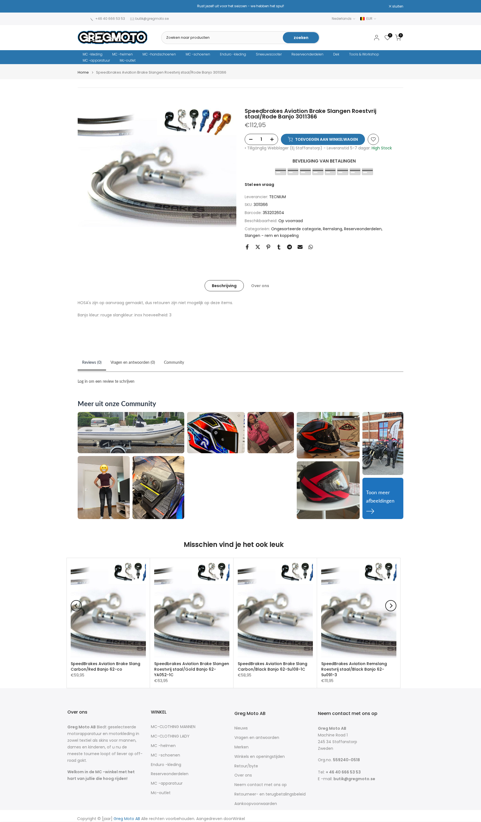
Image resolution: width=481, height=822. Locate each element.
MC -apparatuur (96, 60)
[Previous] (76, 605)
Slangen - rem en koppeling (272, 235)
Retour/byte (246, 766)
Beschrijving (224, 285)
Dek (336, 54)
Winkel (238, 818)
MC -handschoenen (159, 54)
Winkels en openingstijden (259, 756)
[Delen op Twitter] (257, 246)
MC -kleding (92, 54)
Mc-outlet (128, 60)
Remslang (332, 229)
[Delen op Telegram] (289, 246)
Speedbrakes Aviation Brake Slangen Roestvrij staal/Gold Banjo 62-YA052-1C (191, 669)
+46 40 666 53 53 (110, 18)
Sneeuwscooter (269, 54)
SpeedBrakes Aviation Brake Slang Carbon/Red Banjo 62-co (105, 666)
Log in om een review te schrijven (106, 382)
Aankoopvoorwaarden (255, 803)
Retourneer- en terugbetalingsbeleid (270, 794)
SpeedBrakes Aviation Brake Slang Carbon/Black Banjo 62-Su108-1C (272, 666)
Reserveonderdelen (307, 54)
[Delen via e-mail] (300, 246)
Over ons (260, 285)
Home (83, 72)
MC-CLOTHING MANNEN (173, 726)
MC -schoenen (198, 54)
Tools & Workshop (364, 54)
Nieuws (241, 728)
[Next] (390, 605)
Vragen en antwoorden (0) (133, 363)
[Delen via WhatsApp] (310, 246)
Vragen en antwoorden (256, 737)
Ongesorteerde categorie (296, 229)
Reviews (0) (92, 363)
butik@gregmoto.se (152, 18)
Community (174, 363)
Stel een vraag (259, 184)
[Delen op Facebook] (247, 246)
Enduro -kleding (233, 54)
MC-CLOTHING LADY (170, 736)
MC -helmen (122, 54)
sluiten (86, 6)
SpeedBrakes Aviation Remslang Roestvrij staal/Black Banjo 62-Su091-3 (354, 669)
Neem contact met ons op (260, 784)
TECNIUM (277, 197)
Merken (241, 747)
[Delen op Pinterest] (268, 246)
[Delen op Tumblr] (278, 246)
